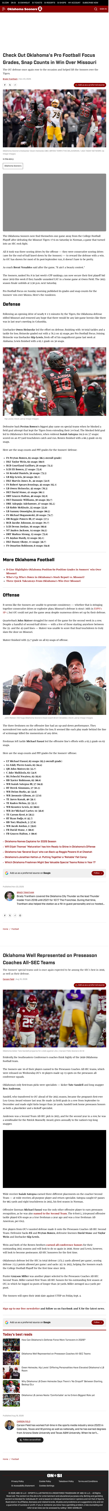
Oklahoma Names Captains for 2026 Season (30, 841)
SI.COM (5, 3)
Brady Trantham (10, 79)
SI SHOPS (61, 3)
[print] (20, 915)
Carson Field (8, 979)
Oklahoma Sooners (12, 166)
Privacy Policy (17, 1481)
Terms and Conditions (88, 1481)
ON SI (13, 3)
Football (15, 929)
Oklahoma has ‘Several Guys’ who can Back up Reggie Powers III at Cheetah (48, 852)
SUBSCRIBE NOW (90, 3)
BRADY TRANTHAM (25, 893)
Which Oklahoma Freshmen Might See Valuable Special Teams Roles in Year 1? (50, 862)
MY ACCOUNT (74, 3)
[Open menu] (4, 9)
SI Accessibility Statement (23, 1486)
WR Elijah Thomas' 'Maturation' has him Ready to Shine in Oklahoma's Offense (50, 847)
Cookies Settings (46, 1486)
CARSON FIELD (23, 1422)
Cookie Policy (45, 1481)
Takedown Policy (66, 1481)
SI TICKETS (37, 3)
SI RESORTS (49, 3)
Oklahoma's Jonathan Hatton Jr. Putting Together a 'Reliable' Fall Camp (46, 857)
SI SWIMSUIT (24, 3)
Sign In (103, 9)
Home (5, 929)
